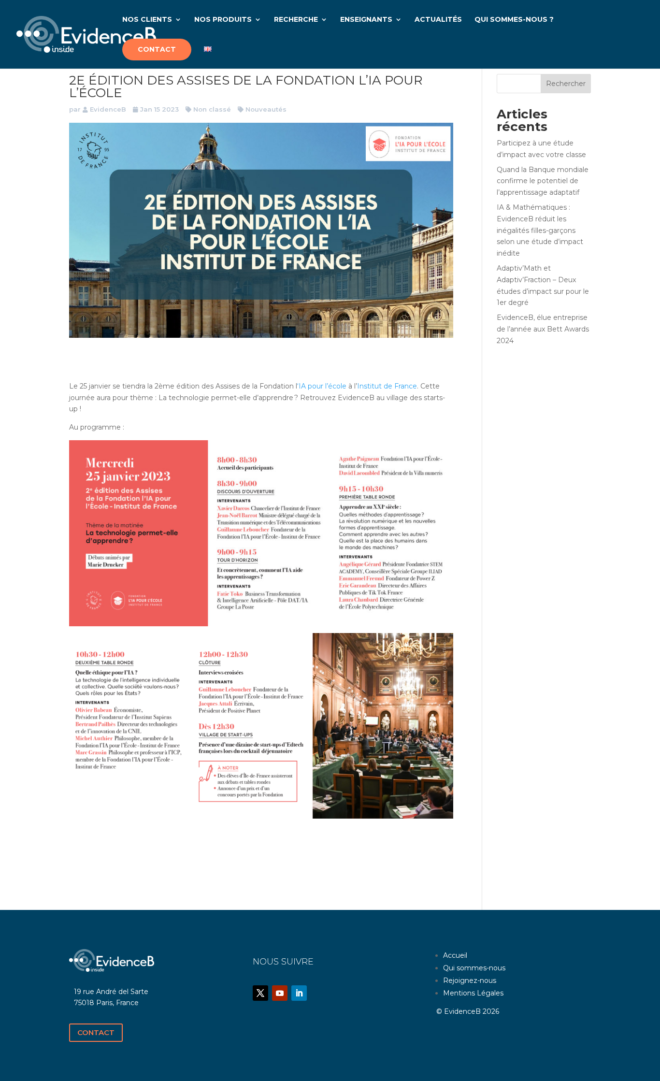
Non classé (212, 109)
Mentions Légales (473, 993)
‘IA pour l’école (321, 386)
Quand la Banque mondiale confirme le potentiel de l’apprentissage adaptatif (542, 181)
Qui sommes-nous (474, 968)
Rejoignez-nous (469, 980)
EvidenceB (108, 109)
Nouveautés (266, 109)
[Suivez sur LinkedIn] (299, 993)
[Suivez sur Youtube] (279, 993)
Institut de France (387, 386)
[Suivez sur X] (260, 993)
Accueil (455, 955)
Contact (96, 1032)
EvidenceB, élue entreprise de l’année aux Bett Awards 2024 (543, 329)
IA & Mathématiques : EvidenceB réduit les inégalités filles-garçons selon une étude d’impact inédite (540, 230)
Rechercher (566, 83)
